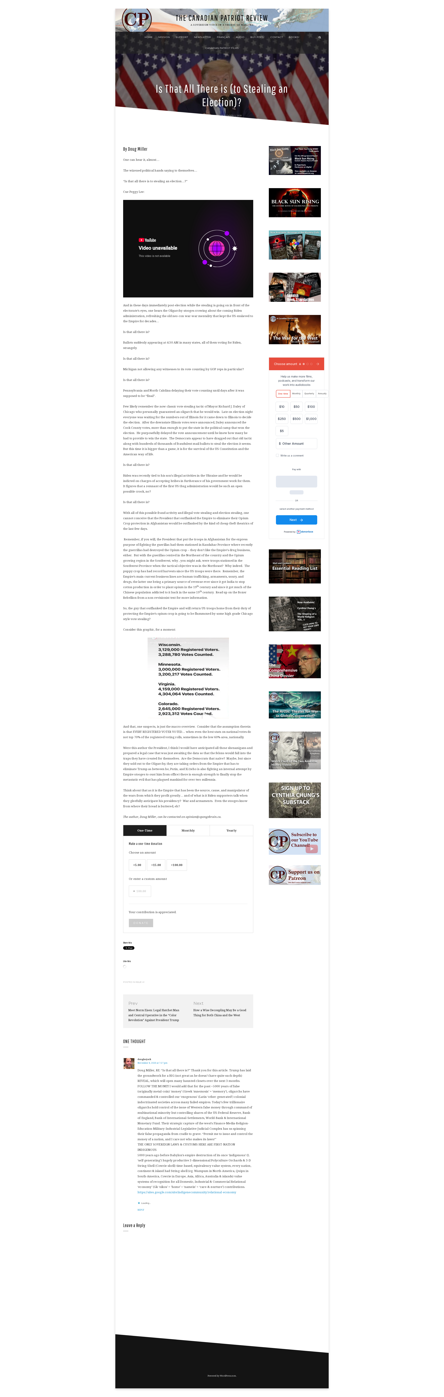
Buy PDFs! (257, 37)
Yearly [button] (232, 830)
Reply (141, 1210)
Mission (164, 37)
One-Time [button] (145, 830)
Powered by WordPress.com (222, 1376)
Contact (276, 37)
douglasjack (144, 1059)
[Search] (319, 37)
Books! (294, 37)
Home (149, 37)
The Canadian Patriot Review (222, 17)
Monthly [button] (188, 830)
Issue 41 (140, 982)
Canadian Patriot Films (222, 48)
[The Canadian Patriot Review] (124, 37)
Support (182, 37)
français (223, 37)
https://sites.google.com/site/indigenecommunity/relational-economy (187, 1192)
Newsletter (202, 37)
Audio (240, 37)
